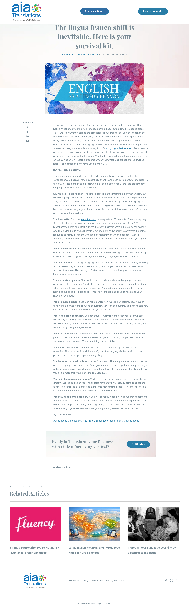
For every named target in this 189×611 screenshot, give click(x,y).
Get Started (138, 444)
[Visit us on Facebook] (166, 580)
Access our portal (153, 11)
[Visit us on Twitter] (171, 580)
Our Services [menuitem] (75, 580)
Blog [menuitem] (86, 580)
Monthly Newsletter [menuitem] (115, 580)
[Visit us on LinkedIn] (177, 580)
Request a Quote (94, 11)
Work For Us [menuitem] (97, 580)
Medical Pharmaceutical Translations (78, 54)
